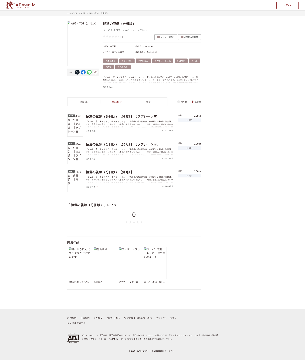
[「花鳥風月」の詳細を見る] (105, 263)
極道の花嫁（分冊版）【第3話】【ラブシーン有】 (123, 116)
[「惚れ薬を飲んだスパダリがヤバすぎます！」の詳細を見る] (80, 263)
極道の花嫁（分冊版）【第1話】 (110, 172)
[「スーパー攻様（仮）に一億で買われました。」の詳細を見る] (155, 263)
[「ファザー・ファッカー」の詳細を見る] (130, 263)
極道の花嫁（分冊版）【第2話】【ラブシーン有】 (123, 144)
